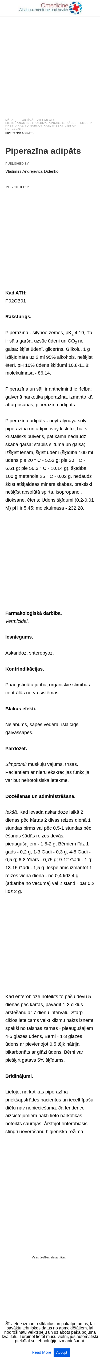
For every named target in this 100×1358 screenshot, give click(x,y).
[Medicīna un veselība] (50, 8)
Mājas (10, 120)
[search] (92, 8)
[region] (50, 62)
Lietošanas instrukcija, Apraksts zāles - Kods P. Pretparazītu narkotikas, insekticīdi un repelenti (49, 125)
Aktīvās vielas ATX (38, 120)
